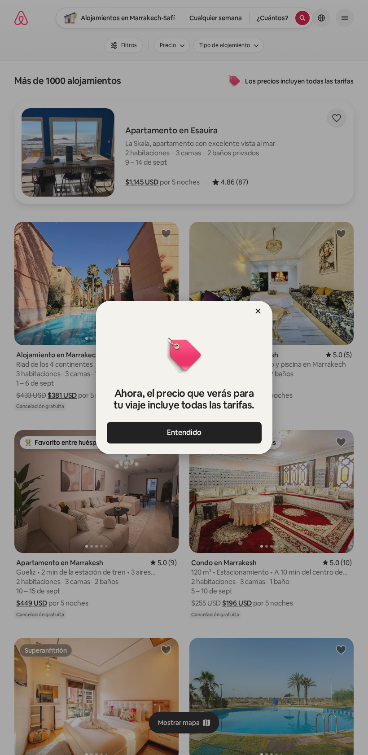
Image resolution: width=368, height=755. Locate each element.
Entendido (184, 432)
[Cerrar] (258, 311)
